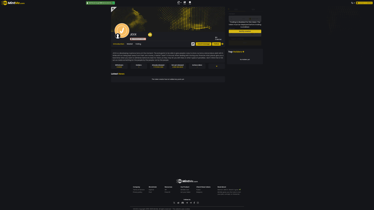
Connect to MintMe (365, 3)
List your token (185, 192)
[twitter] (174, 202)
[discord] (182, 202)
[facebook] (194, 202)
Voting (138, 44)
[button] (179, 3)
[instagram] (198, 202)
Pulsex (198, 190)
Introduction (118, 44)
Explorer (151, 190)
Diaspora (199, 192)
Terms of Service (139, 190)
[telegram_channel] (191, 202)
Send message (204, 44)
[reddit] (178, 202)
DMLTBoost (92, 3)
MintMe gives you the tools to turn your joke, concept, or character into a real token (229, 194)
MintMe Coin (185, 190)
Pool (150, 192)
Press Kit (167, 192)
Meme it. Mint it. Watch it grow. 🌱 (229, 190)
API (166, 190)
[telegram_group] (187, 202)
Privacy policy (137, 192)
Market (130, 44)
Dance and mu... (107, 3)
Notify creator (245, 31)
